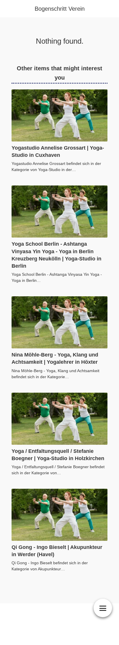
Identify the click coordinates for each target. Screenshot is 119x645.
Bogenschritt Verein (60, 8)
